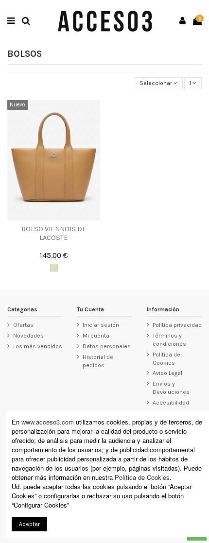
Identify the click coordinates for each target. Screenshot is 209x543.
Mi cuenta (96, 335)
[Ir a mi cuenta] (183, 21)
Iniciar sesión (101, 325)
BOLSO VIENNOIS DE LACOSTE (54, 233)
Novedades (28, 335)
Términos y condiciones (169, 339)
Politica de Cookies (166, 358)
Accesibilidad (171, 402)
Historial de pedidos (98, 361)
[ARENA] (54, 268)
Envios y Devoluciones (171, 387)
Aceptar (29, 524)
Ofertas (23, 325)
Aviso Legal (167, 373)
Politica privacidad (177, 325)
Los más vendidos (37, 346)
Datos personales (107, 346)
